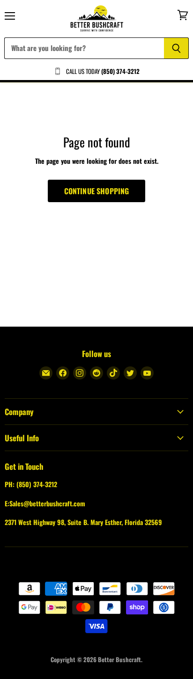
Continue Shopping (96, 191)
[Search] (176, 48)
